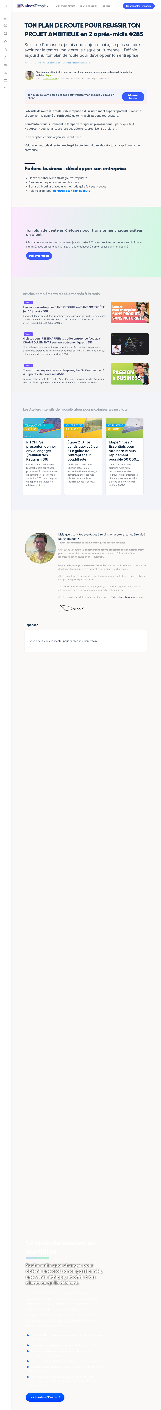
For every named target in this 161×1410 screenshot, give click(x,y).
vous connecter (53, 641)
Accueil (28, 63)
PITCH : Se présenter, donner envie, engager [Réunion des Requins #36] (41, 450)
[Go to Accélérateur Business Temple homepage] (32, 5)
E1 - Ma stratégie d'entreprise (47, 63)
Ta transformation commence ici (127, 597)
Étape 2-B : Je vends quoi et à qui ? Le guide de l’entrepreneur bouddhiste (83, 450)
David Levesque (50, 78)
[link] (5, 49)
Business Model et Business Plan (77, 63)
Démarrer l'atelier (133, 96)
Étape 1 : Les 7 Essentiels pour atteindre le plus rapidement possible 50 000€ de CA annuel (124, 450)
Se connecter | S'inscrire (138, 6)
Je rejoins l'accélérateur (43, 1397)
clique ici (49, 75)
